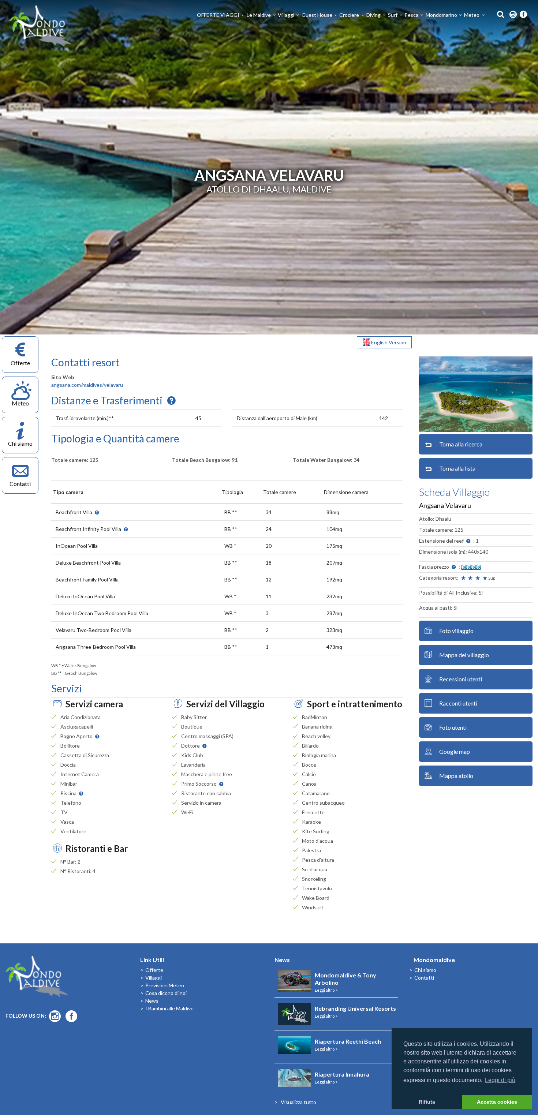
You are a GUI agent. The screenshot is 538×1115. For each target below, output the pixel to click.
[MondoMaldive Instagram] (513, 14)
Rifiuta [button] (427, 1102)
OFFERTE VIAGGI (218, 15)
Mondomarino (441, 15)
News (151, 1001)
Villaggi (286, 15)
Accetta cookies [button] (497, 1102)
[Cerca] (499, 13)
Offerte (154, 970)
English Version (388, 342)
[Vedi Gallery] (476, 393)
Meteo (471, 15)
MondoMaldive (40, 25)
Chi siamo (425, 970)
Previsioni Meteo (164, 985)
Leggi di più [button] (500, 1080)
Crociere (349, 15)
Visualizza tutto (298, 1102)
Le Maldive (259, 15)
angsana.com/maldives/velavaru (87, 385)
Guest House (317, 15)
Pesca (411, 15)
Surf (392, 15)
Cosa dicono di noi (166, 993)
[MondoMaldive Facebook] (523, 14)
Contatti (424, 977)
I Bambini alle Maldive (169, 1008)
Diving (373, 15)
